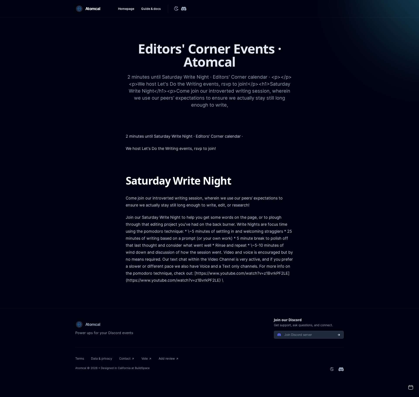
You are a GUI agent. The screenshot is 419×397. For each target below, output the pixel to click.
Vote (144, 358)
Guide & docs (151, 8)
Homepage (126, 8)
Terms (79, 358)
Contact (125, 358)
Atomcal (80, 368)
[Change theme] (176, 9)
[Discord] (183, 8)
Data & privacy (101, 358)
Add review (167, 358)
